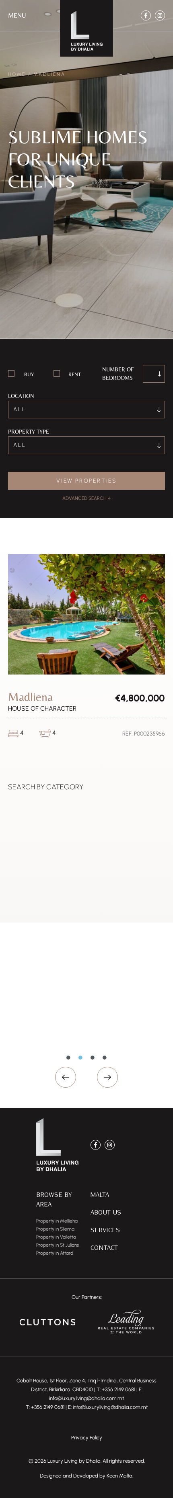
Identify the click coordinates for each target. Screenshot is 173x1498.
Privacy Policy (86, 1438)
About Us (106, 1212)
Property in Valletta (56, 1237)
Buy (29, 374)
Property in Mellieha (57, 1221)
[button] (17, 15)
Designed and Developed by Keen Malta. (86, 1476)
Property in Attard (54, 1253)
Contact (104, 1247)
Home (17, 74)
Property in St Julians (57, 1245)
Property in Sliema (55, 1229)
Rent (74, 374)
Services (105, 1229)
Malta (100, 1194)
